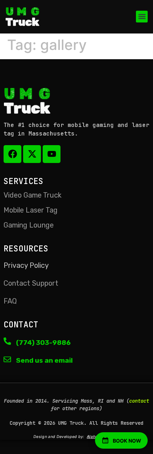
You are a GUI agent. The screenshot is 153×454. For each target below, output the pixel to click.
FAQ (10, 301)
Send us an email (44, 360)
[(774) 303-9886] (7, 341)
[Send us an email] (7, 359)
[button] (142, 16)
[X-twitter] (32, 154)
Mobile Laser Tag (31, 210)
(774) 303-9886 (43, 342)
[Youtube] (51, 154)
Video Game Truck (33, 195)
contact (139, 401)
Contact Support (31, 283)
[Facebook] (12, 154)
